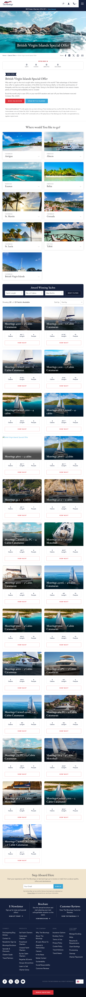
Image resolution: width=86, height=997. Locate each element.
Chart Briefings (74, 947)
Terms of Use (57, 939)
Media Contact (41, 958)
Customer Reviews (42, 968)
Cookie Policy (57, 946)
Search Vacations (43, 992)
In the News (40, 955)
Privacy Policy (31, 893)
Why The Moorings (42, 933)
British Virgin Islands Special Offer (27, 55)
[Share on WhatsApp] (78, 55)
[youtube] (23, 981)
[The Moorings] (9, 3)
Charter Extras (24, 970)
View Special (52, 9)
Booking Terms (58, 936)
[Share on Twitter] (69, 55)
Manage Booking (75, 934)
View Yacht (22, 343)
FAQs (71, 937)
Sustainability (40, 962)
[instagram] (17, 981)
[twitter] (11, 981)
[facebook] (5, 981)
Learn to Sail (24, 966)
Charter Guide (8, 955)
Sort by (56, 302)
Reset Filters (73, 293)
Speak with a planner (36, 101)
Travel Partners (8, 958)
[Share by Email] (82, 55)
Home (4, 55)
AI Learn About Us (42, 942)
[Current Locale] (79, 981)
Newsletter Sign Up (9, 942)
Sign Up (58, 886)
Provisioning (73, 950)
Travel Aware (57, 953)
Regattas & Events (25, 959)
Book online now (15, 101)
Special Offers (12, 55)
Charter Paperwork (76, 957)
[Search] (63, 4)
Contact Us (6, 938)
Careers (39, 951)
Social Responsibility (43, 965)
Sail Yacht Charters (25, 933)
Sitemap (72, 953)
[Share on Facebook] (65, 56)
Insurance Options (59, 933)
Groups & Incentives (26, 963)
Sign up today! (15, 916)
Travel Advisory (58, 950)
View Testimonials (69, 916)
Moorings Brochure (9, 945)
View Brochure (42, 918)
